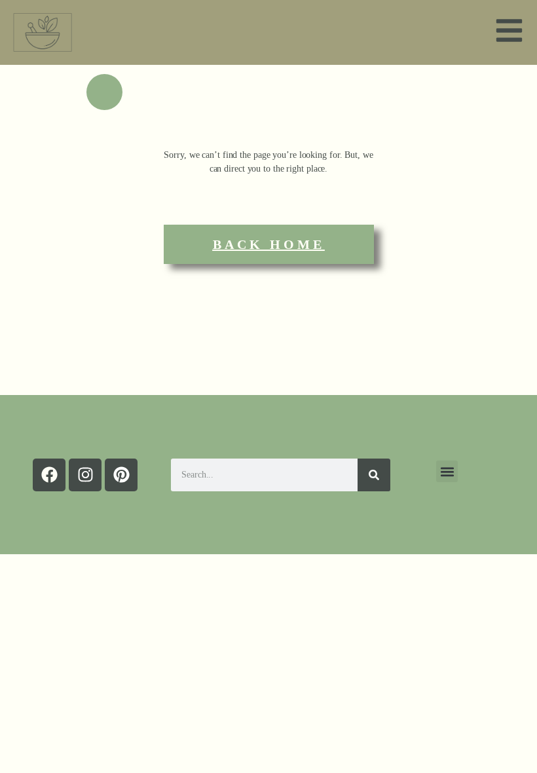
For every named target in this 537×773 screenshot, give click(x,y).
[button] (447, 471)
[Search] (374, 475)
